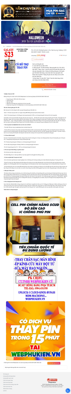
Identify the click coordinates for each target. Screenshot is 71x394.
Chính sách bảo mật (7, 386)
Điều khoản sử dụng (7, 388)
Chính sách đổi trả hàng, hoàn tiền (10, 384)
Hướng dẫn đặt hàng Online (9, 376)
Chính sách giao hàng (8, 380)
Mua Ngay (49, 85)
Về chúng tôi (6, 374)
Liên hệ (4, 390)
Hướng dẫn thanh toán (8, 378)
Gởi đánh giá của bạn (54, 363)
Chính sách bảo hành (7, 382)
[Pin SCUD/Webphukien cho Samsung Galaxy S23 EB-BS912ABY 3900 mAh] (16, 61)
